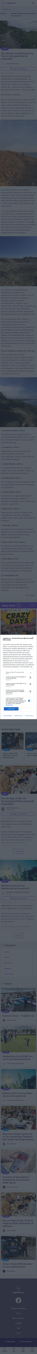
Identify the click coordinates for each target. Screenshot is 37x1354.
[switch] (29, 677)
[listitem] (18, 673)
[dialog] (18, 677)
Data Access (18, 715)
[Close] (33, 638)
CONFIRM (11, 709)
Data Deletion (8, 715)
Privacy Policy (29, 715)
